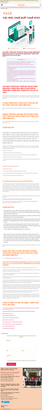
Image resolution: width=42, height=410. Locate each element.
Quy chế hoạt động (9, 399)
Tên (7, 350)
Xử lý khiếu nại (3, 399)
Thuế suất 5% (10, 77)
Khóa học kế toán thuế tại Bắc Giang (8, 319)
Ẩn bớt (24, 59)
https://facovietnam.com (9, 313)
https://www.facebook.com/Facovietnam (12, 317)
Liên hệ (6, 398)
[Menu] (1, 4)
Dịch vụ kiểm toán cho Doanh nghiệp (8, 328)
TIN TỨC (5, 7)
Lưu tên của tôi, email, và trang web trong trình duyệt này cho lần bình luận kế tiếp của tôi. (22, 360)
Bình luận (8, 340)
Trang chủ (2, 7)
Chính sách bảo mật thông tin (13, 398)
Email (23, 350)
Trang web (8, 355)
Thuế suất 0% (10, 69)
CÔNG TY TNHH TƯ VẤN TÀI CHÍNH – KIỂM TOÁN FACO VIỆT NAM (21, 81)
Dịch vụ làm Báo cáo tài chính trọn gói (9, 326)
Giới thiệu (2, 398)
